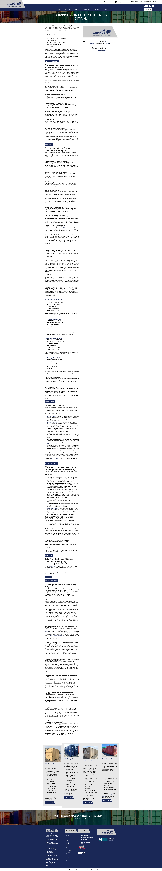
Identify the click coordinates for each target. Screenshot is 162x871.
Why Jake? (68, 850)
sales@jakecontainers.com (87, 837)
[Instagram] (147, 6)
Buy (67, 838)
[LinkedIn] (150, 6)
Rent (67, 837)
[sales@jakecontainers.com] (79, 837)
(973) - (109, 2)
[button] (60, 9)
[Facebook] (145, 6)
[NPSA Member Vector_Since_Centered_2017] (82, 847)
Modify (67, 843)
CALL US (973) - (99, 2)
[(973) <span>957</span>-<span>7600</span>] (79, 835)
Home (67, 835)
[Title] (106, 832)
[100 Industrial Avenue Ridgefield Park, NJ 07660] (79, 841)
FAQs (67, 845)
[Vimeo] (153, 6)
